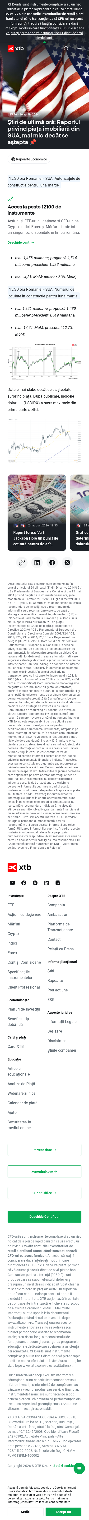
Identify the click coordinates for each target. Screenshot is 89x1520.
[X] (67, 562)
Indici (12, 943)
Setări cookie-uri (66, 1465)
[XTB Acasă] (14, 48)
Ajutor (13, 1112)
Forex (12, 952)
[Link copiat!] (22, 562)
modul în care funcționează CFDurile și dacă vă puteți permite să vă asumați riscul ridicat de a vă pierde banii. (45, 33)
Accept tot (63, 1511)
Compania (56, 904)
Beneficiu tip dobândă (18, 1021)
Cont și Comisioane (24, 962)
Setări (25, 1511)
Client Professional (24, 987)
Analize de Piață (21, 1083)
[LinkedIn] (37, 562)
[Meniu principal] (79, 48)
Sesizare (54, 1030)
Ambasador (57, 914)
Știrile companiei (61, 1050)
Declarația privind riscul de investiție (34, 1317)
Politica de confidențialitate (52, 1502)
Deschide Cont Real (44, 1216)
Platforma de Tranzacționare (60, 926)
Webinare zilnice (21, 1093)
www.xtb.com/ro (20, 1322)
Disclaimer (56, 1040)
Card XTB (16, 1046)
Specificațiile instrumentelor (20, 974)
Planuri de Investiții (24, 1009)
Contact (54, 939)
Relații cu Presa (60, 948)
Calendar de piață (23, 1102)
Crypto (13, 933)
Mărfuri (14, 923)
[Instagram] (58, 883)
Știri (50, 970)
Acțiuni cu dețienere (24, 914)
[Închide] (44, 42)
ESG (51, 999)
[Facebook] (52, 562)
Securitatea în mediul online (19, 1124)
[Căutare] (66, 48)
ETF (11, 904)
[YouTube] (12, 883)
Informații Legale (62, 1021)
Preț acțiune (57, 989)
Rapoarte (55, 980)
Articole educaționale (19, 1071)
